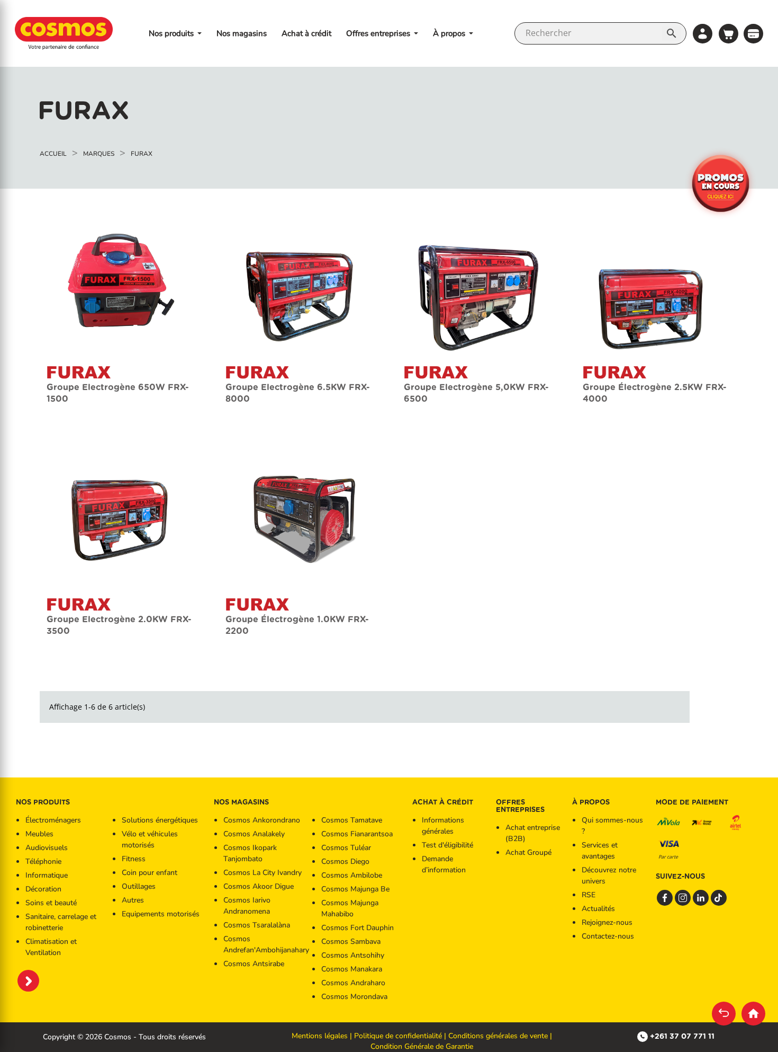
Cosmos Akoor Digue (258, 886)
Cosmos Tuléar (346, 848)
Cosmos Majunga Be (355, 889)
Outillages (139, 886)
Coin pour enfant (149, 873)
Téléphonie (43, 861)
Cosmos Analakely (254, 834)
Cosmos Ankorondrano (261, 820)
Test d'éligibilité (447, 845)
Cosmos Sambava (351, 941)
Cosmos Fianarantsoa (357, 834)
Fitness (134, 859)
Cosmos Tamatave (351, 820)
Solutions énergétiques (160, 820)
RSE (588, 895)
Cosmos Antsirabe (253, 964)
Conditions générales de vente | (500, 1036)
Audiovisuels (46, 848)
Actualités (598, 909)
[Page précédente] (724, 1014)
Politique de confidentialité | (401, 1036)
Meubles (39, 834)
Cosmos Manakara (351, 969)
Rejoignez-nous (607, 922)
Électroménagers (53, 820)
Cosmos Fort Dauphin (357, 928)
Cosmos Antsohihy (352, 955)
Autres (133, 900)
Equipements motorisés (161, 914)
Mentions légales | (323, 1036)
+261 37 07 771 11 (682, 1036)
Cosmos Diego (345, 861)
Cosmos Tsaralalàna (256, 925)
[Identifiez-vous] (702, 34)
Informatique (46, 875)
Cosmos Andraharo (353, 983)
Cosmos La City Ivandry (262, 873)
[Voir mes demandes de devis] (753, 33)
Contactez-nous (608, 936)
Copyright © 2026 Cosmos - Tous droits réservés (124, 1037)
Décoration (43, 889)
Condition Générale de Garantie (421, 1046)
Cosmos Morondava (354, 997)
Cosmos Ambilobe (351, 875)
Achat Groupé (528, 852)
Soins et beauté (51, 903)
